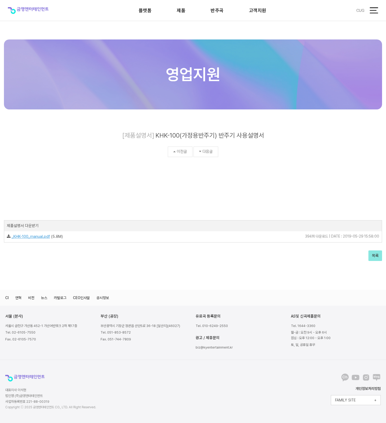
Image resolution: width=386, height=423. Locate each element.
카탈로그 (60, 298)
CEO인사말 (81, 298)
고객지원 (257, 10)
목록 (375, 255)
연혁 (18, 298)
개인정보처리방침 (368, 388)
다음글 (207, 151)
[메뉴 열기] (374, 10)
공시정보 (102, 298)
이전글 (182, 151)
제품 (181, 10)
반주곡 (217, 10)
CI (7, 298)
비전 (31, 298)
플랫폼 (145, 10)
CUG (360, 10)
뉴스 (44, 298)
